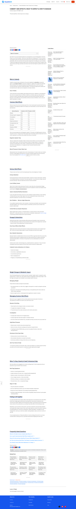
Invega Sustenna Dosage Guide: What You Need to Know (14, 473)
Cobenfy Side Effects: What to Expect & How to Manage (30, 9)
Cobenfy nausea (31, 482)
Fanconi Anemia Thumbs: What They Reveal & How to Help (59, 143)
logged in (15, 491)
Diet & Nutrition (31, 505)
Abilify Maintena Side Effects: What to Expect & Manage (23, 463)
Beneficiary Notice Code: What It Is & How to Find (59, 104)
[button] (1, 383)
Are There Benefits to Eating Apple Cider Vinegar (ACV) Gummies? (59, 85)
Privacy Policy (49, 499)
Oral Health (30, 502)
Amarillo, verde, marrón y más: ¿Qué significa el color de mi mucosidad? (59, 123)
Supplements (31, 499)
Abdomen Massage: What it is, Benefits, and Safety (58, 72)
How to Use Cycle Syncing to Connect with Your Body (58, 52)
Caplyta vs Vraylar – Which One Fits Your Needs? (32, 463)
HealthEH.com (18, 506)
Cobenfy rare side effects (39, 482)
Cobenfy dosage (43, 213)
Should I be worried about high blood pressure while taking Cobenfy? (24, 438)
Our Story (11, 499)
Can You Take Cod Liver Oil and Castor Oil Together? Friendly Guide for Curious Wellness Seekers (59, 65)
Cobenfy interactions (23, 482)
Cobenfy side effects (14, 483)
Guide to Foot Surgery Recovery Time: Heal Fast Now (58, 59)
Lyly (14, 10)
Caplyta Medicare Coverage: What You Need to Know (14, 463)
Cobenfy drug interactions (15, 482)
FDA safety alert (23, 154)
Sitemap (11, 505)
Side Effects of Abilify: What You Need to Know (23, 473)
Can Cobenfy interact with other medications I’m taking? (21, 442)
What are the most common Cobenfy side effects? (20, 434)
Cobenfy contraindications (32, 481)
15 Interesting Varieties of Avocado (59, 116)
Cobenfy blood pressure (15, 481)
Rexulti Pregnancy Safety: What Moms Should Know (32, 473)
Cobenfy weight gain (22, 483)
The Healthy (32, 497)
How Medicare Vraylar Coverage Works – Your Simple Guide (42, 473)
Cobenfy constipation (23, 481)
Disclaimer (49, 502)
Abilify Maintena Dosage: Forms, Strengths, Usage (41, 463)
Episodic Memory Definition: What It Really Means (59, 97)
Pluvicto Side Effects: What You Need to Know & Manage (59, 91)
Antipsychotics (17, 479)
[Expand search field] (73, 2)
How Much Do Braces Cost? (58, 109)
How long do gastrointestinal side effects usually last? (21, 436)
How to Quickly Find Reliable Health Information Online (59, 136)
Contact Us (12, 502)
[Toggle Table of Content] (37, 53)
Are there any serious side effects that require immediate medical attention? (26, 440)
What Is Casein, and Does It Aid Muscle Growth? (58, 130)
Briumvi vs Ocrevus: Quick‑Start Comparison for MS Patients (58, 78)
